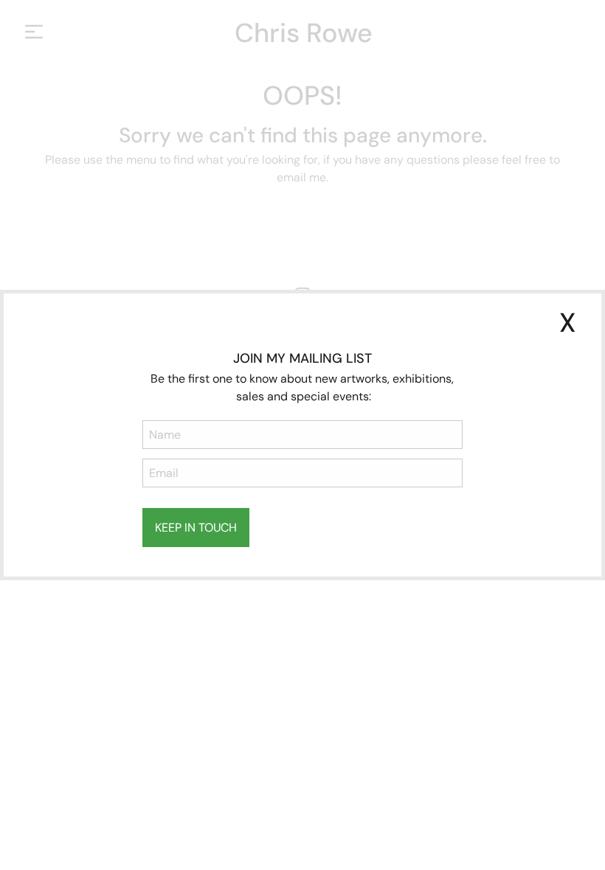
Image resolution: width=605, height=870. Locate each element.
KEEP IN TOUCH (196, 527)
